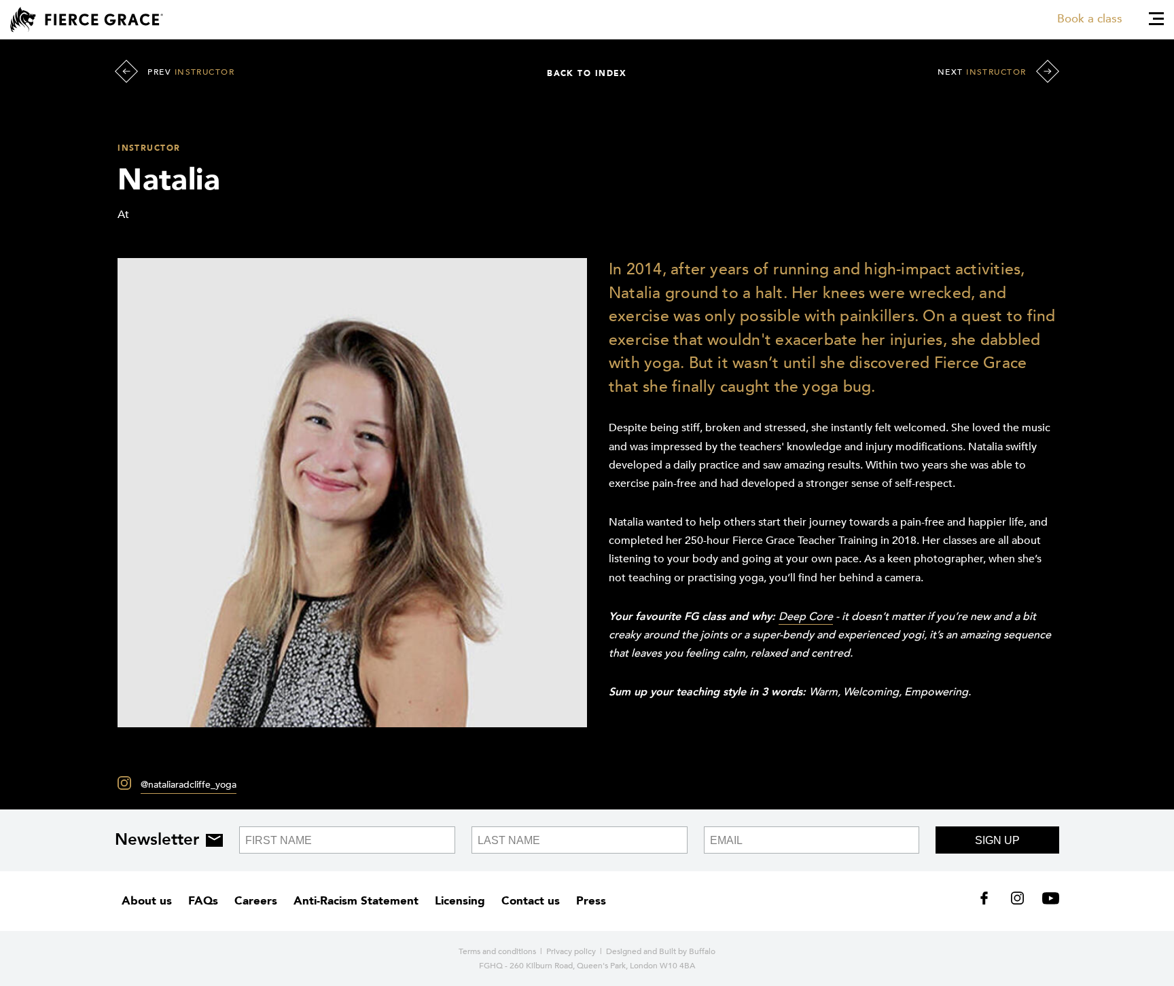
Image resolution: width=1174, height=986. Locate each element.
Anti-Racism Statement (356, 901)
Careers (255, 901)
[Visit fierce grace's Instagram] (1018, 901)
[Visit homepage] (86, 20)
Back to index (587, 73)
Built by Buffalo (687, 951)
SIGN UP (997, 840)
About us (147, 901)
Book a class (1089, 18)
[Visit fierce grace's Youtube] (1047, 901)
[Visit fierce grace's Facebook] (989, 901)
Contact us (530, 901)
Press (591, 901)
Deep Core (806, 616)
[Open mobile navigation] (1156, 18)
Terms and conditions (497, 951)
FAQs (203, 901)
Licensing (460, 901)
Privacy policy (571, 951)
